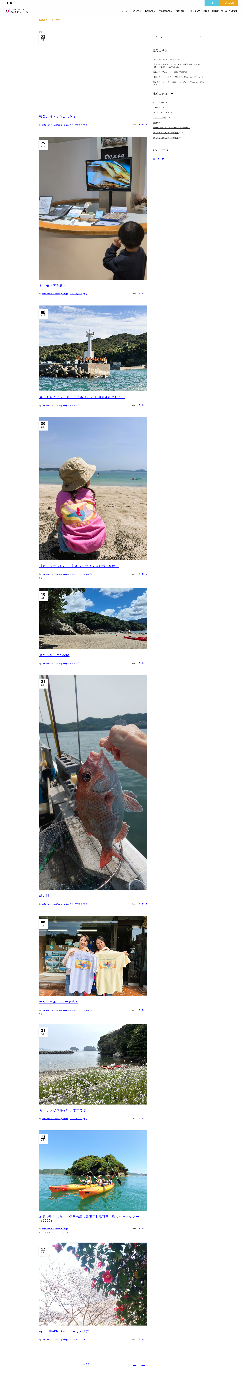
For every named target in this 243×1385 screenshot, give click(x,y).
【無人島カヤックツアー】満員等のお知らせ (171, 77)
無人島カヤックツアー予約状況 (166, 132)
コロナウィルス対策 (161, 112)
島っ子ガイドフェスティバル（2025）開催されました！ (82, 397)
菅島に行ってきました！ (57, 116)
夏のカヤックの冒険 (54, 655)
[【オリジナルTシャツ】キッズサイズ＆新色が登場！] (93, 488)
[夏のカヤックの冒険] (93, 618)
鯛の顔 (44, 895)
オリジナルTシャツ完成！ (58, 1002)
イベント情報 (44, 1232)
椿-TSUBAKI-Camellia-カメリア (64, 1331)
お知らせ (73, 574)
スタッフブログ (76, 125)
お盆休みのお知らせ (161, 59)
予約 (155, 122)
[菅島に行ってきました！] (93, 70)
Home (42, 20)
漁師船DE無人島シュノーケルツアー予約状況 (171, 127)
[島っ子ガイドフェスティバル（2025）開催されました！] (93, 348)
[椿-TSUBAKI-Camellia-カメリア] (93, 1284)
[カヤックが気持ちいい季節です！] (93, 1064)
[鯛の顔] (93, 782)
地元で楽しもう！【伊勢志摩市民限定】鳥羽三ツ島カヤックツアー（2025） (89, 1218)
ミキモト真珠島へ (52, 285)
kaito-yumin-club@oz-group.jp (55, 125)
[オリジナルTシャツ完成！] (93, 956)
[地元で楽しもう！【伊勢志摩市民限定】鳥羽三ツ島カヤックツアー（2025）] (93, 1170)
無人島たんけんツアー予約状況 (166, 138)
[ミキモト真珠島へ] (93, 208)
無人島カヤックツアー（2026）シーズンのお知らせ (174, 82)
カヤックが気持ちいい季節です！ (64, 1110)
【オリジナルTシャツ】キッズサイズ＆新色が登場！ (79, 566)
